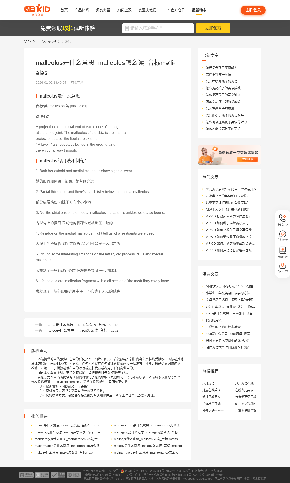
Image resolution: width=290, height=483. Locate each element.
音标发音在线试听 (213, 403)
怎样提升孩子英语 (218, 74)
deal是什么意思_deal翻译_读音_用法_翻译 (231, 333)
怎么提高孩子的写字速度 (223, 95)
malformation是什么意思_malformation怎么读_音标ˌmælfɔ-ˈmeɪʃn (69, 445)
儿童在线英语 (211, 390)
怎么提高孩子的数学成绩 (223, 101)
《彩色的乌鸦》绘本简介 (223, 327)
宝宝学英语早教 (245, 397)
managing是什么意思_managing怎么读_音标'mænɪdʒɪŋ (148, 432)
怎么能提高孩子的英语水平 (225, 115)
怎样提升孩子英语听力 (221, 67)
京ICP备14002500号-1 (179, 471)
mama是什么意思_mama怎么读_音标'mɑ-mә (82, 324)
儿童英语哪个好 (245, 410)
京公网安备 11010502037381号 (144, 471)
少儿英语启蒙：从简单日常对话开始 (231, 189)
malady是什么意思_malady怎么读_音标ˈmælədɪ (148, 445)
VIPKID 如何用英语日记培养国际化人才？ (231, 250)
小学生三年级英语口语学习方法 (228, 293)
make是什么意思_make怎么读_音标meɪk (64, 452)
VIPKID (29, 41)
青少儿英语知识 (50, 41)
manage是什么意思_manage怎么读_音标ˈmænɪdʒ (69, 432)
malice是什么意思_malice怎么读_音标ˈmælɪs (82, 330)
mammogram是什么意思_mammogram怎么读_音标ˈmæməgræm (148, 425)
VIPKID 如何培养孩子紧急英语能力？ (231, 230)
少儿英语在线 (244, 383)
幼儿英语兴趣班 (245, 403)
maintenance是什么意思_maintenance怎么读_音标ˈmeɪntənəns (148, 452)
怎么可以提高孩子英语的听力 (226, 122)
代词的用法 (214, 320)
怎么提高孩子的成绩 (220, 108)
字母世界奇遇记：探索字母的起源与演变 (231, 300)
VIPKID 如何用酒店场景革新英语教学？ (231, 243)
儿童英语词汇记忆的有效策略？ (228, 203)
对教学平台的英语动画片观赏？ (228, 196)
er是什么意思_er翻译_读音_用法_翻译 (231, 306)
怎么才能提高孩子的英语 (223, 129)
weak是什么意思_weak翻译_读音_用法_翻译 (231, 313)
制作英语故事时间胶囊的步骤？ (228, 347)
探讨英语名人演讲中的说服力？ (228, 340)
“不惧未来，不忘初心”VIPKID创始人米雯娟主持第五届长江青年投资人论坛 (231, 286)
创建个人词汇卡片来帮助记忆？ (228, 209)
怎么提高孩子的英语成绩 (223, 88)
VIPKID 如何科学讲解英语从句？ (229, 223)
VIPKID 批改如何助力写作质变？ (229, 216)
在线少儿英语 (244, 390)
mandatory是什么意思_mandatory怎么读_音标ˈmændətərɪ (69, 439)
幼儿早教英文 (211, 397)
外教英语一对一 (213, 410)
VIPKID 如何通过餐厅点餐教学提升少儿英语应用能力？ (231, 236)
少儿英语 (208, 383)
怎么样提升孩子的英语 (221, 81)
